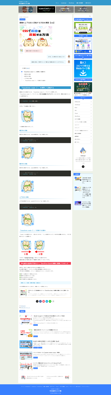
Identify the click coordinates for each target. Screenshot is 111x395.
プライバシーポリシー (86, 386)
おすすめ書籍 (62, 386)
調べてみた (52, 386)
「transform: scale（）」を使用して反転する (34, 71)
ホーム (57, 3)
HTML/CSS (23, 307)
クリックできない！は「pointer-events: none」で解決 (46, 352)
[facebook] (40, 301)
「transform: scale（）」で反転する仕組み (34, 80)
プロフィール (72, 386)
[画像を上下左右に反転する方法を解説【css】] (47, 301)
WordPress (71, 3)
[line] (50, 301)
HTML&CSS (23, 306)
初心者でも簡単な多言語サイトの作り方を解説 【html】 (46, 341)
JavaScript (63, 3)
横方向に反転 (27, 74)
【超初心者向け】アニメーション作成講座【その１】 (45, 330)
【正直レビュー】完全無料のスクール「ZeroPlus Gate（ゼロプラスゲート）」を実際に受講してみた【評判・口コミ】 (86, 192)
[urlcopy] (53, 301)
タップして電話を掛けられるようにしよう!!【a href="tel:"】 (47, 363)
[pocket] (43, 301)
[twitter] (37, 301)
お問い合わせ (88, 3)
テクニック (28, 307)
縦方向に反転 (27, 76)
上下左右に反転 (28, 78)
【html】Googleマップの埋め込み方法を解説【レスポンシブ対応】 (49, 316)
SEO (67, 386)
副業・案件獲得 (80, 3)
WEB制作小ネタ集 (24, 3)
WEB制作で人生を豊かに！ (55, 388)
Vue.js (57, 386)
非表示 (27, 68)
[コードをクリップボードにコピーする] (69, 102)
